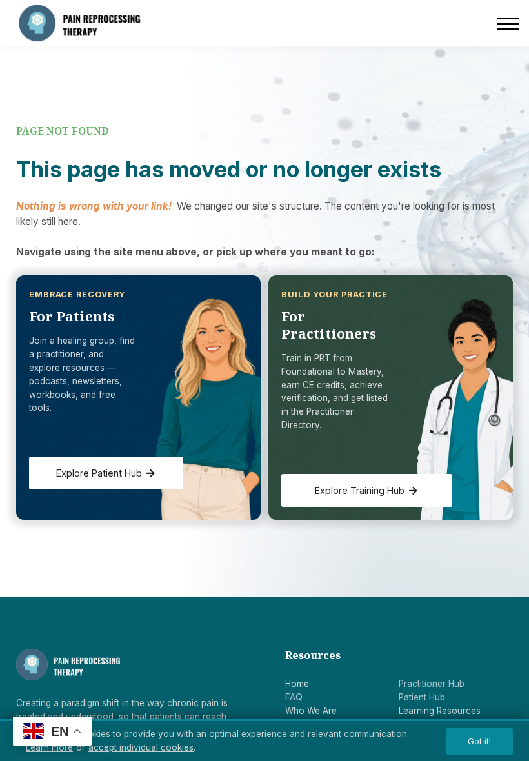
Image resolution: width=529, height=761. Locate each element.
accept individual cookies (141, 747)
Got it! (479, 741)
